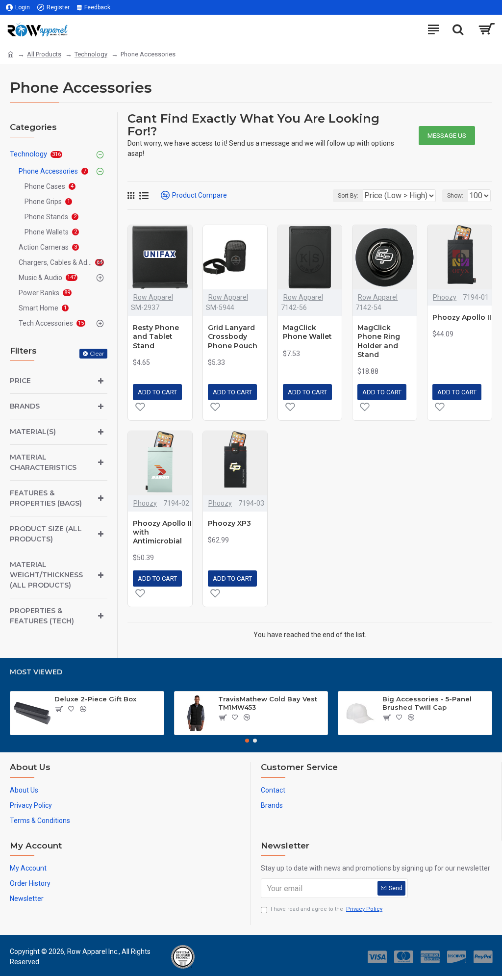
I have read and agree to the (326, 909)
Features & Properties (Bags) (46, 498)
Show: (455, 195)
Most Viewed (36, 672)
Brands (25, 406)
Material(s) (33, 431)
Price (20, 380)
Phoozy (444, 297)
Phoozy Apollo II (461, 317)
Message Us (446, 135)
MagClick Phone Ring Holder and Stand (378, 341)
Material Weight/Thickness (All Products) (46, 575)
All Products (44, 54)
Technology (91, 54)
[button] (247, 741)
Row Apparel (153, 297)
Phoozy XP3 (229, 523)
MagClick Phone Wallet (307, 332)
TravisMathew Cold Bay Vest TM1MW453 (267, 703)
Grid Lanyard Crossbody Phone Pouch (232, 336)
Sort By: (348, 195)
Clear (97, 353)
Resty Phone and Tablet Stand (156, 336)
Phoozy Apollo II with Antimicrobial (162, 532)
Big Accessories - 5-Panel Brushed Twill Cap (427, 703)
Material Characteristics (43, 462)
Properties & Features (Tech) (42, 615)
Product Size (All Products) (46, 533)
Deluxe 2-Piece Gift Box (95, 699)
